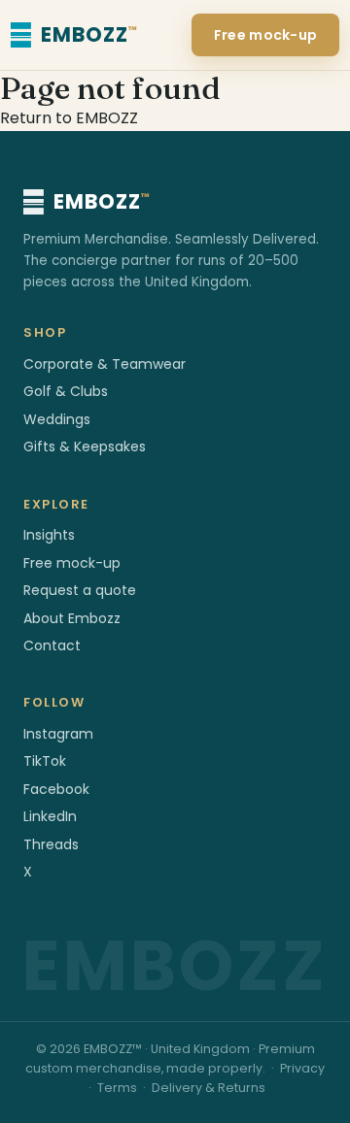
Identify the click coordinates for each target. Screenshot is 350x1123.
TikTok (44, 761)
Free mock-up (265, 35)
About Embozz (72, 618)
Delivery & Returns (208, 1087)
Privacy (302, 1068)
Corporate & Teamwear (104, 364)
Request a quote (79, 590)
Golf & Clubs (65, 391)
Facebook (56, 789)
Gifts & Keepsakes (84, 446)
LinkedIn (50, 816)
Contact (52, 645)
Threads (51, 844)
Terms (117, 1087)
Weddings (56, 419)
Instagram (58, 733)
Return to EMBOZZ (69, 118)
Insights (49, 535)
